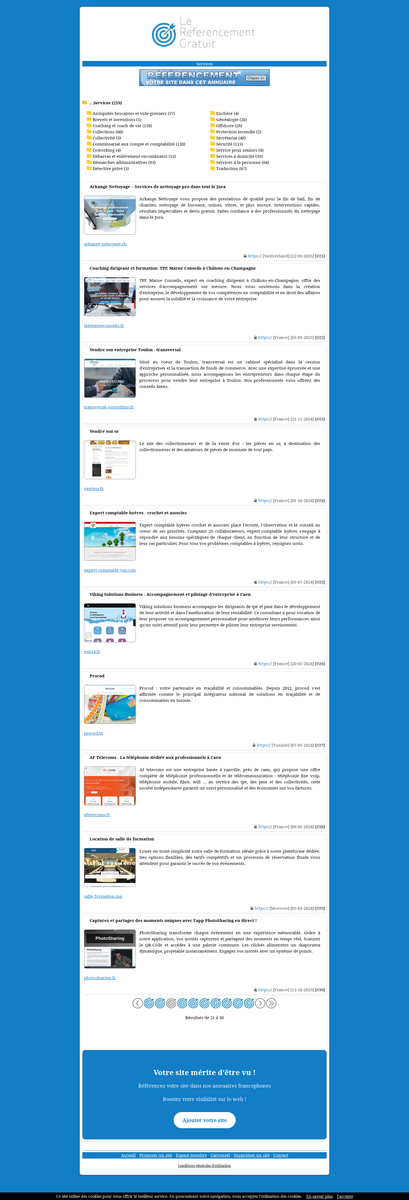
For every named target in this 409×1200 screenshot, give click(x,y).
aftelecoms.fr (97, 814)
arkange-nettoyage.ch (105, 244)
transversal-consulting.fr (109, 407)
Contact (281, 1155)
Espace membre (191, 1155)
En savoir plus (319, 1196)
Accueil (128, 1155)
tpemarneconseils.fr (104, 325)
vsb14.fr (92, 651)
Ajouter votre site (205, 1120)
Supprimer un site (252, 1155)
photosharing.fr (100, 977)
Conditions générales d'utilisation (204, 1165)
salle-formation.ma (103, 896)
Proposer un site (155, 1155)
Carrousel (220, 1155)
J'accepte (345, 1196)
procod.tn (93, 733)
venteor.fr (94, 488)
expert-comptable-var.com (110, 570)
